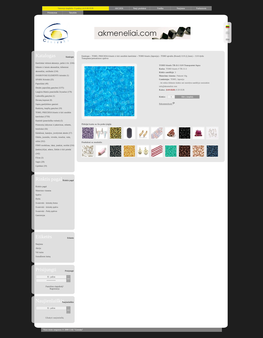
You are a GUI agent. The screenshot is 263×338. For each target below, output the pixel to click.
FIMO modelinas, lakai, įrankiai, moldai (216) (55, 145)
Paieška (160, 8)
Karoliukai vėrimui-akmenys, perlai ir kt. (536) (55, 63)
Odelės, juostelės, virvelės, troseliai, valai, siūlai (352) (53, 139)
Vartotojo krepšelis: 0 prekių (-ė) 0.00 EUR (75, 8)
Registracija (54, 289)
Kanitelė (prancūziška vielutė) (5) (49, 121)
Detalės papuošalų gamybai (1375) (50, 88)
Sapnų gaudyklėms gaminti (47, 104)
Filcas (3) (39, 158)
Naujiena (39, 244)
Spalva (38, 195)
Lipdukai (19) (41, 166)
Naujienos (181, 8)
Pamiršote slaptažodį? (54, 286)
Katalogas (86, 56)
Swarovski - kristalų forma (47, 203)
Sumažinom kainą (43, 256)
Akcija (38, 248)
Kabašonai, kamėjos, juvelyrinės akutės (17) (54, 133)
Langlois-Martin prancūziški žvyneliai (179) (54, 92)
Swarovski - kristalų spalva (47, 207)
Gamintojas (40, 215)
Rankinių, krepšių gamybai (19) (49, 108)
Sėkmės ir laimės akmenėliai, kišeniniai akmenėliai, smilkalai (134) (52, 69)
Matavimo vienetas (43, 190)
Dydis (38, 199)
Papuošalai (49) (42, 83)
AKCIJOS (119, 8)
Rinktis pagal (41, 186)
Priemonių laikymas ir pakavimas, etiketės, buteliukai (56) (53, 127)
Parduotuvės (201, 8)
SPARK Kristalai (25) (45, 79)
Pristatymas (52, 13)
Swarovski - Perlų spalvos (46, 211)
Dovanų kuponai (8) (44, 100)
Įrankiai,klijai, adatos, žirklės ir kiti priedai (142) (53, 151)
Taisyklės (73, 13)
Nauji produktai (139, 8)
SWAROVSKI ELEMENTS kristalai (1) (52, 75)
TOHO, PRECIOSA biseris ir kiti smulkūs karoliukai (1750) (53, 114)
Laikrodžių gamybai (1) (45, 96)
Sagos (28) (40, 162)
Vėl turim (40, 252)
